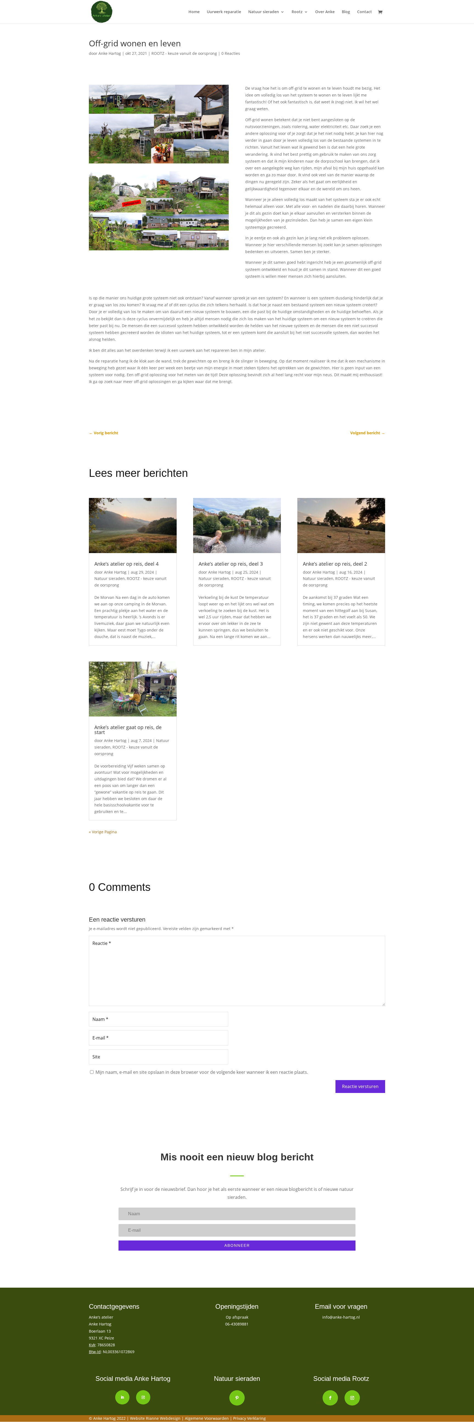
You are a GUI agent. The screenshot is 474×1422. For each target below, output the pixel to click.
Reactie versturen (360, 1086)
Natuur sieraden (263, 12)
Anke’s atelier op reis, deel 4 (126, 563)
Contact (364, 12)
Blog (346, 12)
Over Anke (325, 12)
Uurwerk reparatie (224, 12)
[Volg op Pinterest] (237, 1398)
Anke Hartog (109, 53)
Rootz (297, 12)
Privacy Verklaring (249, 1418)
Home (194, 12)
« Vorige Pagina (103, 831)
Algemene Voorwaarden (207, 1418)
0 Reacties (230, 53)
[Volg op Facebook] (330, 1398)
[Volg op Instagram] (143, 1397)
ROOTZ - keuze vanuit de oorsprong (184, 53)
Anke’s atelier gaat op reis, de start (128, 729)
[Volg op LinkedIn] (122, 1397)
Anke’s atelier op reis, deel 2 (335, 563)
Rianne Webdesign (163, 1418)
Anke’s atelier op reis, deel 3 (231, 563)
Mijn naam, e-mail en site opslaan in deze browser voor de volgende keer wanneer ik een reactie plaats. (201, 1072)
